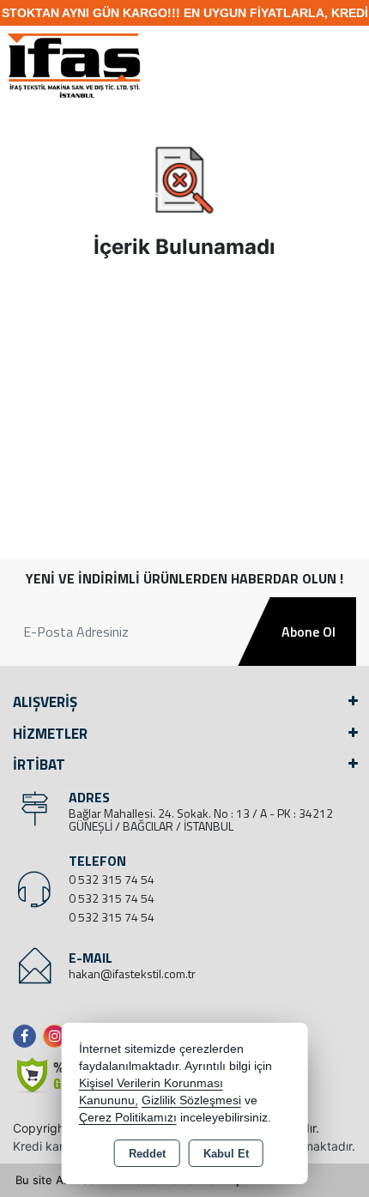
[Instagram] (58, 1036)
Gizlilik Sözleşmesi (191, 1100)
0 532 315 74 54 (111, 879)
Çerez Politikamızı (128, 1117)
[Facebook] (28, 1036)
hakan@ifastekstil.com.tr (132, 973)
